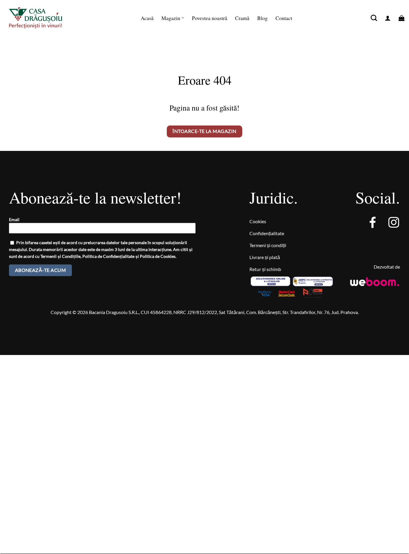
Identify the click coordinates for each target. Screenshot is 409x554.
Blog (262, 18)
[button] (388, 18)
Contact (283, 18)
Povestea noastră (209, 18)
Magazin (170, 18)
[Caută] (374, 18)
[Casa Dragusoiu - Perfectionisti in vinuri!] (41, 18)
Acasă (147, 18)
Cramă (242, 18)
